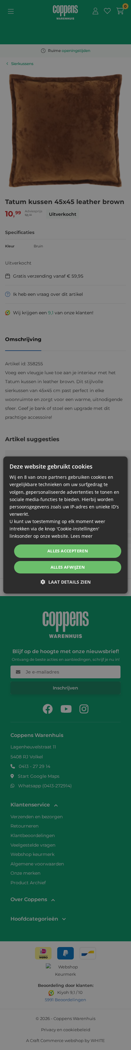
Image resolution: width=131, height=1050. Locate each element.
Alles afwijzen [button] (68, 567)
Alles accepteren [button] (67, 551)
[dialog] (65, 525)
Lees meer (82, 536)
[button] (66, 582)
